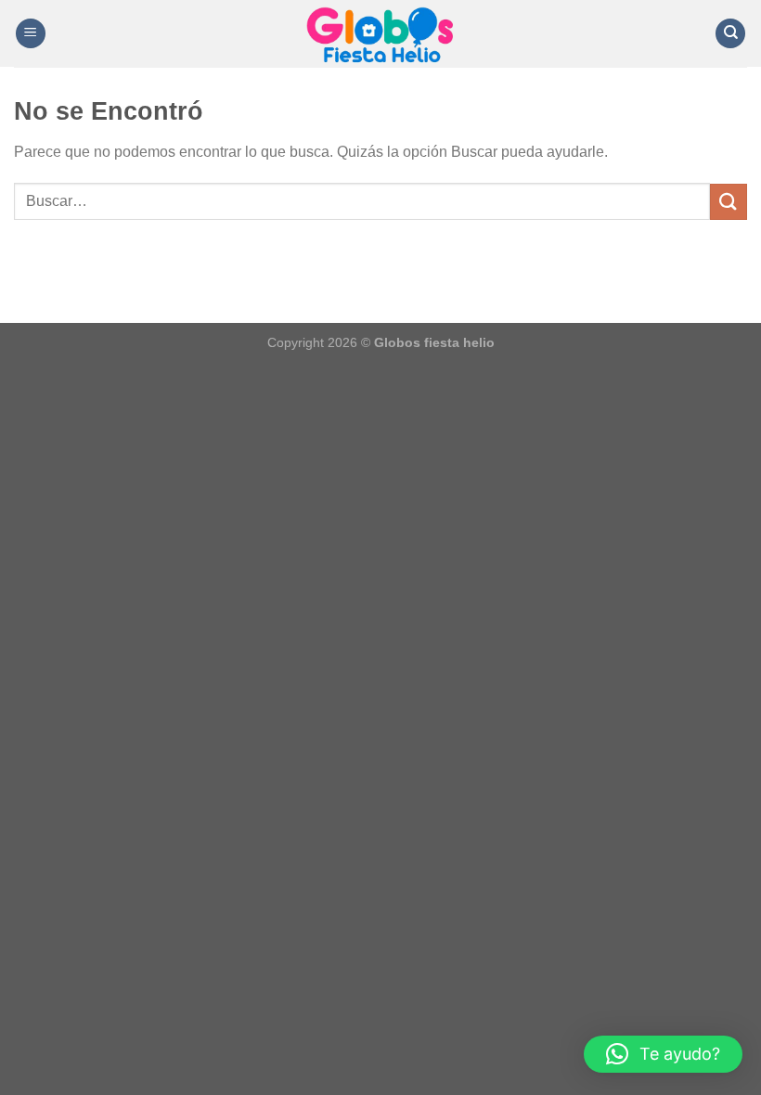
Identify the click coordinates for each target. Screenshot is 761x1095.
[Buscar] (730, 34)
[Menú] (30, 34)
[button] (663, 1054)
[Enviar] (728, 202)
